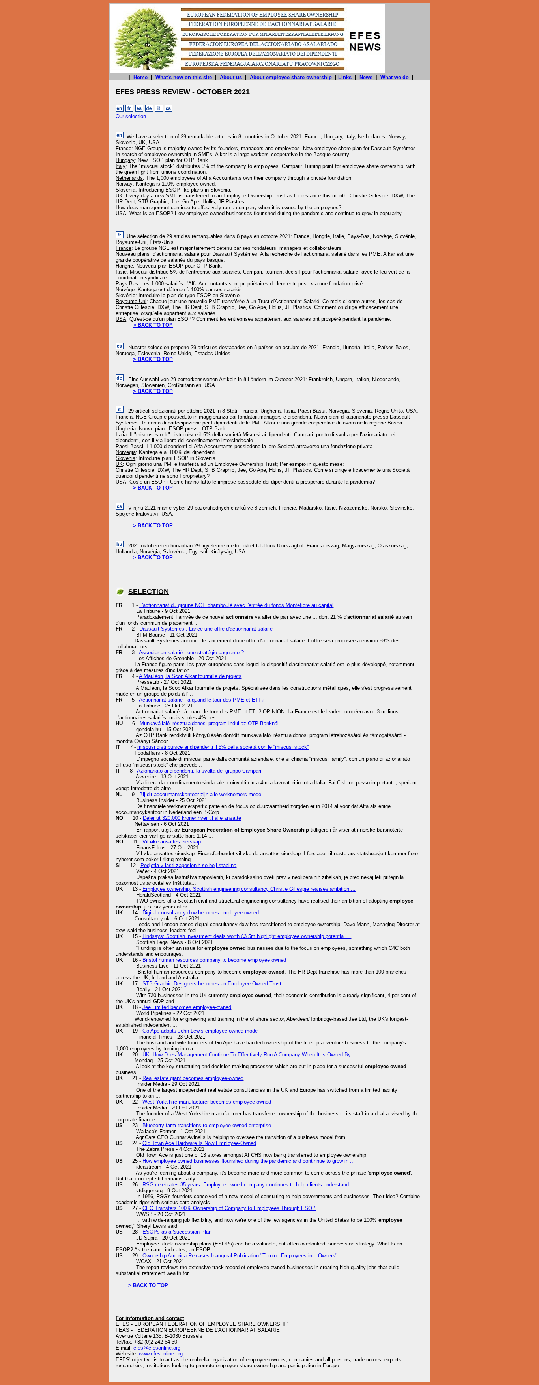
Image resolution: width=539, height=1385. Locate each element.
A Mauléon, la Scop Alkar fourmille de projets (190, 676)
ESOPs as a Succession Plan (176, 1232)
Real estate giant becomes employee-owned (192, 1078)
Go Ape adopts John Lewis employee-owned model (200, 1031)
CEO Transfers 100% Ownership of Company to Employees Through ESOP (229, 1208)
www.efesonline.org (161, 1354)
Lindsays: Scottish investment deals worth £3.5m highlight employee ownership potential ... (246, 936)
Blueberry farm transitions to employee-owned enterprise (206, 1125)
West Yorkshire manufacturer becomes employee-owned (206, 1102)
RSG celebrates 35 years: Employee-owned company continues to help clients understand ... (248, 1185)
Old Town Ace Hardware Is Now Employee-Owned (199, 1143)
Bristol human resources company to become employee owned (214, 960)
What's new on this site (183, 77)
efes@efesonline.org (156, 1348)
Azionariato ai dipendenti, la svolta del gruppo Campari (199, 771)
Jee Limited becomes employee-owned (186, 1007)
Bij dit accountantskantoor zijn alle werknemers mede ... (203, 794)
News (365, 77)
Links (345, 77)
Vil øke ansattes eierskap (171, 842)
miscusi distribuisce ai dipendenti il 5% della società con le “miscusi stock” (223, 747)
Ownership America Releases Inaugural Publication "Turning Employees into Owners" (239, 1255)
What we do (394, 77)
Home (140, 77)
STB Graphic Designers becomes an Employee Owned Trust (211, 984)
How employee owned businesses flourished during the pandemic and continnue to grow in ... (248, 1161)
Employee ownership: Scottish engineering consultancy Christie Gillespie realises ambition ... (249, 889)
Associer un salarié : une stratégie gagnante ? (191, 652)
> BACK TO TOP (153, 325)
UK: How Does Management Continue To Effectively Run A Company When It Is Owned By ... (249, 1054)
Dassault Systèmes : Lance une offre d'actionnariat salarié (206, 629)
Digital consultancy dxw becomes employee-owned (200, 913)
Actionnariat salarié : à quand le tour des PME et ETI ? (201, 700)
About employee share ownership (291, 77)
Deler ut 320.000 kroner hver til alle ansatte (192, 818)
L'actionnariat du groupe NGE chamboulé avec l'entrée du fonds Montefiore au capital (236, 605)
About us (231, 77)
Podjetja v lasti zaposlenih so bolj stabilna (188, 865)
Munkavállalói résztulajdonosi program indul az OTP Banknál (209, 723)
